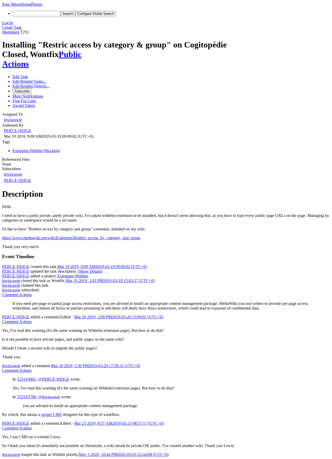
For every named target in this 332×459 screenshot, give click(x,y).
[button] (11, 4)
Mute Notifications (27, 96)
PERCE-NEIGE (17, 130)
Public (70, 54)
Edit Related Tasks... (29, 81)
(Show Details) (90, 271)
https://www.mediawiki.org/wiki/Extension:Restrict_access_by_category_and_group (71, 238)
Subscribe (22, 91)
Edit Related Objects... (30, 86)
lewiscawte (13, 120)
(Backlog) (52, 150)
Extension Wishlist (72, 276)
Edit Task (20, 76)
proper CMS (51, 414)
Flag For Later (24, 101)
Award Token (23, 105)
